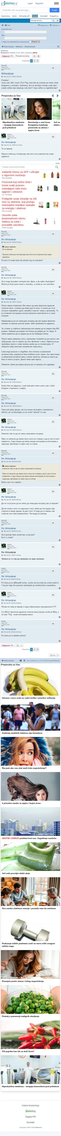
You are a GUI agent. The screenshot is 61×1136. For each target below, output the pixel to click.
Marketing (30, 1111)
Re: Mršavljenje (8, 142)
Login (30, 3)
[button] (37, 61)
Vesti (14, 16)
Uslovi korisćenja (30, 1105)
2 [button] (34, 61)
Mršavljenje (4, 50)
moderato (28, 53)
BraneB (4, 65)
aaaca (9, 134)
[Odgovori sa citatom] (53, 67)
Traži (54, 10)
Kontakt (44, 16)
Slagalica (54, 16)
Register (39, 3)
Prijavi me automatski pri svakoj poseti (16, 42)
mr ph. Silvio (20, 53)
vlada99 (12, 53)
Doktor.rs (38, 1127)
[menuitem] (7, 25)
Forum (35, 16)
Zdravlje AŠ (24, 16)
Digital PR (30, 1117)
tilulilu (3, 568)
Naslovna (5, 16)
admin (35, 53)
